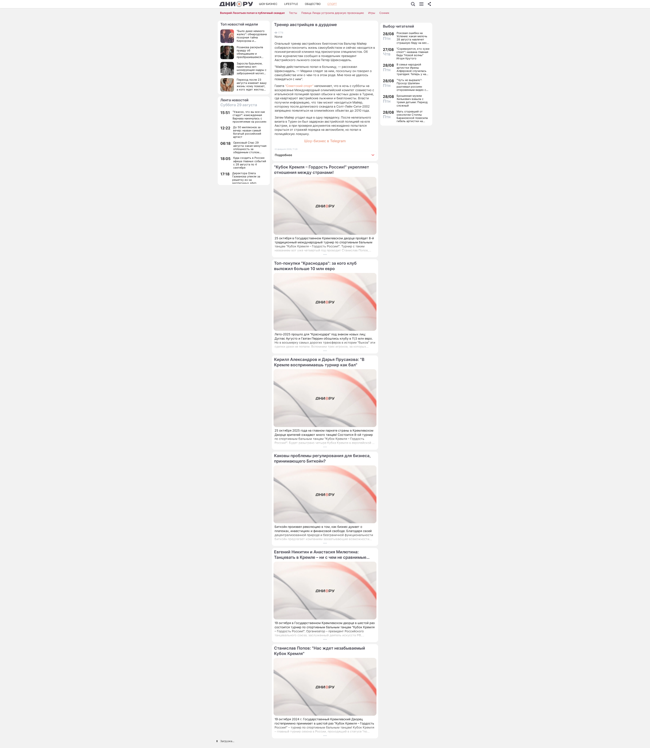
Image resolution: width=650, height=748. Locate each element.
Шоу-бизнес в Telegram (325, 141)
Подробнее (283, 155)
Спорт (332, 4)
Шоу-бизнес (268, 4)
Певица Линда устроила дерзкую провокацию (332, 13)
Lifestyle (291, 4)
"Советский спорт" (299, 86)
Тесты (293, 13)
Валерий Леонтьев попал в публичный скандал (252, 13)
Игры (371, 13)
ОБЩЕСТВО (313, 4)
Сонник (384, 13)
